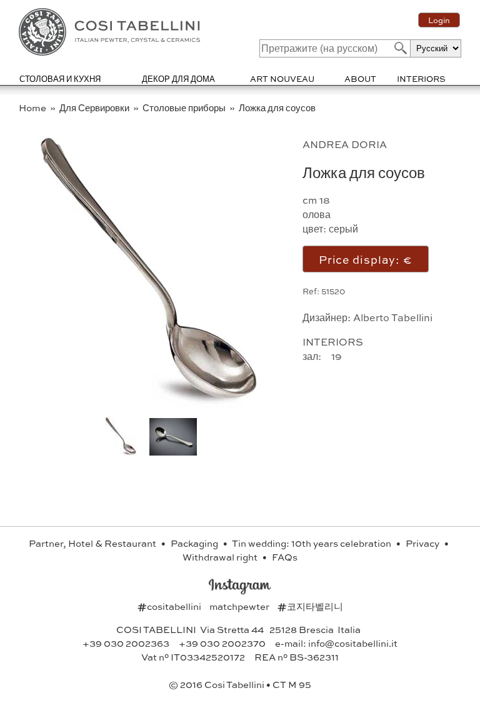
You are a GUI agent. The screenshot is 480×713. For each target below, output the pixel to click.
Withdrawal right (220, 557)
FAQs (285, 557)
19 (337, 356)
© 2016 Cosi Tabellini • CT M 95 (240, 684)
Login (439, 20)
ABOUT (360, 78)
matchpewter (240, 606)
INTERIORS (421, 78)
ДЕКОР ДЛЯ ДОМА (178, 78)
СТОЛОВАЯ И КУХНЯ (60, 78)
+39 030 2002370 (222, 643)
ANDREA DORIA (344, 144)
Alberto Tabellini (392, 317)
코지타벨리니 (310, 606)
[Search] (399, 48)
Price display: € (365, 259)
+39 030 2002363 (125, 643)
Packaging (195, 543)
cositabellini (170, 606)
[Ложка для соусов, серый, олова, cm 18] (151, 406)
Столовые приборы (185, 107)
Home (33, 107)
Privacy (423, 543)
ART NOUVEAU (282, 78)
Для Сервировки (95, 107)
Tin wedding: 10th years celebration (312, 543)
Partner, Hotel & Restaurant (93, 543)
